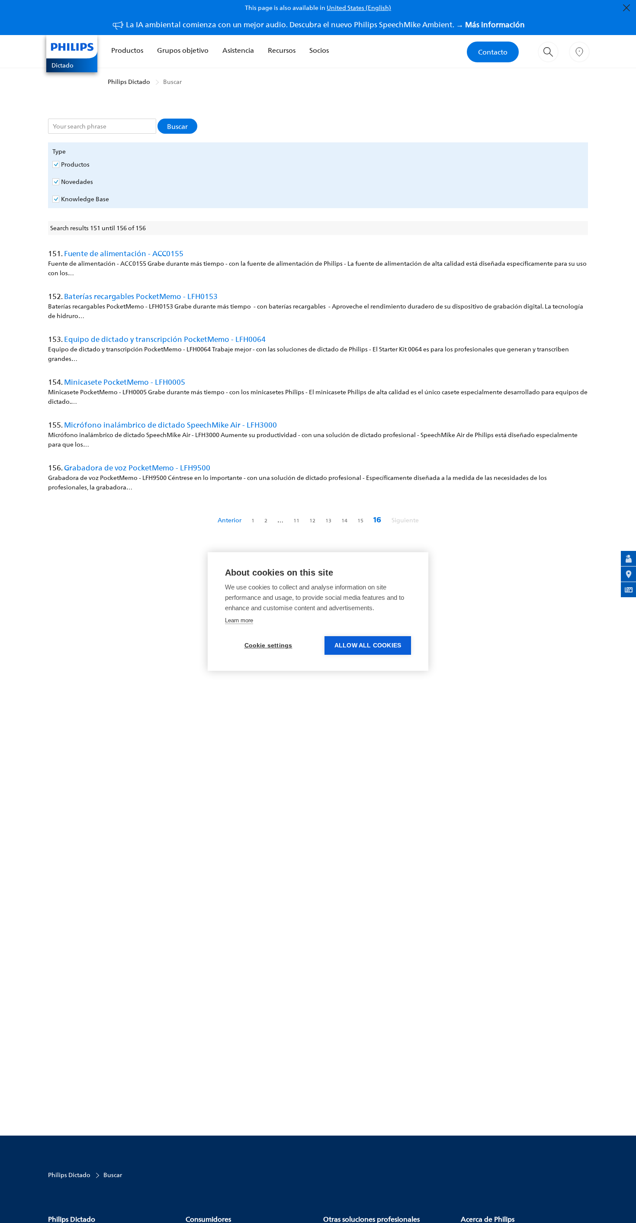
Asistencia (238, 50)
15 (361, 520)
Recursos (282, 50)
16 (378, 520)
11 (297, 520)
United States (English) (359, 7)
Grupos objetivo (183, 50)
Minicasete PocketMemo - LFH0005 (124, 382)
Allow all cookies (367, 645)
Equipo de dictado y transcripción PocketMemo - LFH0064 (165, 339)
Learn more (239, 620)
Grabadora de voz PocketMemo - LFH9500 (137, 467)
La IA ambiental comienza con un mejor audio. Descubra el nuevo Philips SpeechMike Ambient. (325, 24)
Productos (127, 50)
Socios (319, 50)
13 (329, 520)
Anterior (230, 520)
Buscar (172, 81)
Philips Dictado (129, 81)
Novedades (77, 182)
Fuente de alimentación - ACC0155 (123, 253)
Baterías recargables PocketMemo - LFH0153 (141, 296)
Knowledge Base (85, 199)
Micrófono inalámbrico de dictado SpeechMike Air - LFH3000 (170, 424)
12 (313, 520)
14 (345, 520)
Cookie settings (268, 645)
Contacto (493, 52)
